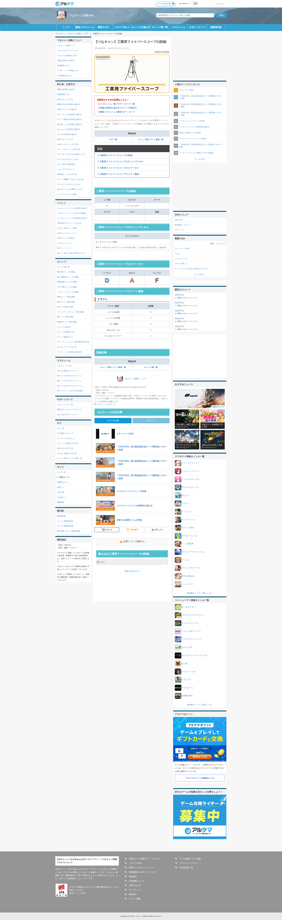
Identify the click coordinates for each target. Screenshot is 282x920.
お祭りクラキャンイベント (67, 233)
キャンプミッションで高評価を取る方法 (73, 342)
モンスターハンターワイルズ (194, 655)
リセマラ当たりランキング (67, 50)
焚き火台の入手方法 (65, 448)
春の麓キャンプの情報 (66, 272)
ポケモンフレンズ (189, 536)
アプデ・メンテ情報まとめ (67, 70)
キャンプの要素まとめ (66, 332)
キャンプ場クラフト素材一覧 (151, 140)
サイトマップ (135, 890)
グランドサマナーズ (190, 568)
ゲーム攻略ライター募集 (190, 859)
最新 (212, 243)
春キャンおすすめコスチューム (69, 386)
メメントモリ (187, 584)
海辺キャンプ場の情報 (66, 302)
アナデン (185, 503)
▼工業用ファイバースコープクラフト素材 (118, 174)
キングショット (188, 519)
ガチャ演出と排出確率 (66, 164)
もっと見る (200, 159)
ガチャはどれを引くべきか (67, 159)
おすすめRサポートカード (67, 414)
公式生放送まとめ (64, 75)
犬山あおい (61, 497)
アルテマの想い (136, 863)
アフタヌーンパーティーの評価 (191, 121)
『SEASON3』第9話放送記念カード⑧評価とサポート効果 (201, 145)
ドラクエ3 (186, 679)
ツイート (108, 530)
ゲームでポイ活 (164, 3)
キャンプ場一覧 (160, 27)
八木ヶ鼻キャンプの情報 (67, 287)
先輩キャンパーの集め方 (67, 109)
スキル (177, 254)
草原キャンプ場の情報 (66, 297)
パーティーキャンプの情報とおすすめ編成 (196, 153)
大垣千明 (60, 492)
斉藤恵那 (60, 502)
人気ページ (151, 420)
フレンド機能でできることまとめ (70, 179)
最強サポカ (103, 27)
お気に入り (159, 530)
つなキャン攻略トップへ (135, 378)
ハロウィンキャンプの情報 (67, 292)
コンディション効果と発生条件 (69, 352)
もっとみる (199, 274)
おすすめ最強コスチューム (67, 371)
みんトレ (185, 495)
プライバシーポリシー (189, 863)
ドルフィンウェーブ (190, 471)
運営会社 (133, 894)
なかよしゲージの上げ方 (67, 347)
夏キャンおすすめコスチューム (69, 381)
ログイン (220, 4)
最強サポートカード (126, 112)
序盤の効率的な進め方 (110, 108)
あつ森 (185, 663)
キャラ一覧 (61, 472)
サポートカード (197, 27)
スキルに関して (181, 264)
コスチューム (178, 27)
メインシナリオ (181, 258)
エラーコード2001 (186, 90)
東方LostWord (188, 576)
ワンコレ (185, 560)
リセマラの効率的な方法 (67, 56)
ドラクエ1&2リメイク (191, 631)
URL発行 (134, 530)
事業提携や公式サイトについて (142, 872)
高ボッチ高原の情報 (65, 307)
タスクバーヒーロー (190, 623)
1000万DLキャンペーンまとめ (69, 223)
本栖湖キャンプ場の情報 (67, 322)
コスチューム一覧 (108, 104)
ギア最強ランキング (65, 433)
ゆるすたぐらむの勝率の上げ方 (69, 189)
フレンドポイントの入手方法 (68, 149)
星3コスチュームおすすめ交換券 (70, 391)
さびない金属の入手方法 (67, 453)
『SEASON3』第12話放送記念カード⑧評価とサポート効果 (200, 97)
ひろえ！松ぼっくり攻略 (67, 228)
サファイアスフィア (190, 463)
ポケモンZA (187, 647)
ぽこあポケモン (188, 607)
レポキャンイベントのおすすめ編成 (71, 213)
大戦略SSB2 (187, 696)
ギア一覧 (113, 140)
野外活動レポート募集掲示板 (68, 531)
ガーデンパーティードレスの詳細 (192, 139)
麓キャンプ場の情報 (65, 317)
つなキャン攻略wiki (81, 15)
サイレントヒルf (189, 671)
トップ (66, 27)
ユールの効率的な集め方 (67, 134)
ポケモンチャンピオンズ (192, 615)
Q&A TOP (179, 220)
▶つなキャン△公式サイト (105, 404)
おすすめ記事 (113, 420)
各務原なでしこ (63, 482)
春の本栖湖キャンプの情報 (67, 277)
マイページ (179, 230)
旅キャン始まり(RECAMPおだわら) (71, 253)
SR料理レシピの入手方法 (67, 174)
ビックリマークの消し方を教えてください (192, 269)
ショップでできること (66, 169)
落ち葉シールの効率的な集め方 (69, 124)
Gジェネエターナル (190, 487)
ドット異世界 (187, 544)
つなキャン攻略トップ (66, 45)
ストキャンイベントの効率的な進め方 (72, 218)
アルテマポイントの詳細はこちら (200, 778)
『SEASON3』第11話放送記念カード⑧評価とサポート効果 (200, 105)
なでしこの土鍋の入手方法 (67, 443)
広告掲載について (137, 881)
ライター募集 (135, 899)
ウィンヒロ (186, 511)
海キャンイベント (64, 248)
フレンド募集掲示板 (65, 521)
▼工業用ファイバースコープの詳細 (114, 155)
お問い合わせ (135, 885)
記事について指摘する (134, 541)
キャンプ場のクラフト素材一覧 (69, 458)
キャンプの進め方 (141, 27)
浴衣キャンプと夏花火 (66, 238)
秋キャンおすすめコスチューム (69, 376)
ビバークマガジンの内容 (67, 194)
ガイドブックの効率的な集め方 (69, 114)
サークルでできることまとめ (68, 184)
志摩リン (60, 487)
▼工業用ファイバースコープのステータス (118, 168)
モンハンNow (188, 527)
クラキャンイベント (65, 243)
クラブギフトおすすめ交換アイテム (71, 154)
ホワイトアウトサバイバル (193, 552)
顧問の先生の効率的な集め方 (68, 104)
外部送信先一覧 (186, 867)
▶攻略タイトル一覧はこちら (199, 593)
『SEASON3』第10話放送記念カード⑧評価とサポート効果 (200, 114)
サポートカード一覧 (126, 104)
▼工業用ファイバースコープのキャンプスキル (120, 161)
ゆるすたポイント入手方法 (67, 144)
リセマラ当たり (122, 27)
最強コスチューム (85, 27)
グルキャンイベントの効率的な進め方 (72, 208)
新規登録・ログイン (183, 225)
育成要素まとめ (63, 65)
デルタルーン (187, 688)
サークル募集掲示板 (65, 526)
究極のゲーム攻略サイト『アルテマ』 (145, 859)
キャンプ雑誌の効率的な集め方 (69, 119)
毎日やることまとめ (65, 99)
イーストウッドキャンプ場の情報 (70, 312)
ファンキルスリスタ (190, 479)
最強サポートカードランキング (69, 409)
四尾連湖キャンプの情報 (67, 282)
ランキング (221, 243)
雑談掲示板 (216, 27)
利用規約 (133, 876)
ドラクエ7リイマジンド (192, 639)
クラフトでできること (66, 438)
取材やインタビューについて (141, 867)
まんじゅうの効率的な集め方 (68, 129)
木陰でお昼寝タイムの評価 (190, 133)
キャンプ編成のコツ (65, 337)
